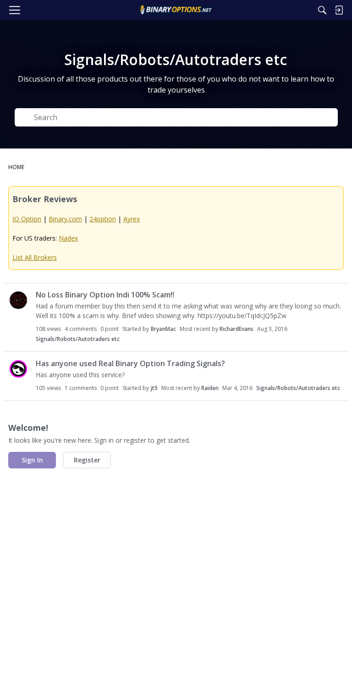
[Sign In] (338, 10)
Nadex (68, 238)
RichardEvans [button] (236, 329)
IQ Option (26, 218)
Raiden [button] (210, 388)
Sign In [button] (32, 460)
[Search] (322, 10)
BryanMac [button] (163, 329)
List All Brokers (34, 257)
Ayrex (131, 218)
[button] (18, 300)
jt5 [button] (154, 388)
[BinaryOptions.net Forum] (175, 10)
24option (102, 218)
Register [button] (87, 460)
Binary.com (65, 218)
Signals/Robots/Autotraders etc (78, 339)
